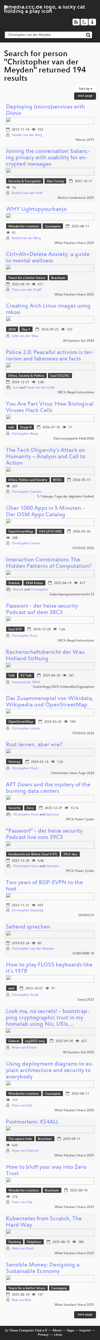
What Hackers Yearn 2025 (74, 243)
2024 (12, 330)
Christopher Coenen (27, 492)
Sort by (84, 89)
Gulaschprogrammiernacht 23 (71, 594)
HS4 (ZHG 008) (50, 532)
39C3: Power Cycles (79, 819)
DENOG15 (86, 915)
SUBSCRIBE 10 (83, 954)
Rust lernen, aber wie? (34, 745)
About (57, 1331)
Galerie (13, 1041)
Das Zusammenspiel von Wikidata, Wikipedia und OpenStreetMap (49, 702)
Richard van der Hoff (27, 193)
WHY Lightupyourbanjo (36, 209)
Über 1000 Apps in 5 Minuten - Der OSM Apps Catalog (45, 511)
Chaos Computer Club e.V (28, 1331)
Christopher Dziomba (27, 910)
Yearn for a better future (26, 278)
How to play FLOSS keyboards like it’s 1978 (49, 968)
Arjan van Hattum (25, 1151)
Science (14, 583)
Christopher (39, 590)
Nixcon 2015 (84, 140)
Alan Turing (55, 181)
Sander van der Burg (27, 135)
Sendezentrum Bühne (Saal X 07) (32, 854)
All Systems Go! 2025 (78, 1052)
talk (11, 427)
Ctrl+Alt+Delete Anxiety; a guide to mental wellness (48, 258)
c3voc (58, 1335)
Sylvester (52, 815)
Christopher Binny (25, 434)
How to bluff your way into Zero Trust (46, 1170)
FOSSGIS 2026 (83, 548)
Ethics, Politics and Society (27, 480)
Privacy (43, 1335)
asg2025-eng (35, 1041)
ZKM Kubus (34, 583)
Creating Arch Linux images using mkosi (48, 309)
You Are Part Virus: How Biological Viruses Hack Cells (50, 407)
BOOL (57, 480)
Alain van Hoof (23, 1248)
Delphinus (34, 1242)
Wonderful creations (23, 226)
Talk (11, 676)
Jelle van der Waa (25, 336)
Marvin (18, 590)
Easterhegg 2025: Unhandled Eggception (63, 687)
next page (85, 96)
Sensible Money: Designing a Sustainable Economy (42, 1268)
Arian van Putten (24, 1048)
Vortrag (14, 762)
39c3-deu (70, 854)
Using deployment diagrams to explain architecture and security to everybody (50, 1071)
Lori (15, 388)
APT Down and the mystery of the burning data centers (48, 788)
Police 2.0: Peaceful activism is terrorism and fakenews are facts (50, 356)
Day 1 (26, 330)
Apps (70, 1331)
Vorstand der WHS (26, 682)
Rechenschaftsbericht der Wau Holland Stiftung (45, 655)
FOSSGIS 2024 (83, 733)
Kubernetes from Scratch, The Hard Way (44, 1222)
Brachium (58, 278)
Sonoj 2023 (86, 1000)
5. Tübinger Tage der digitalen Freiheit (65, 497)
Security (14, 808)
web (11, 989)
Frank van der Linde (40, 388)
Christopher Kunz (25, 636)
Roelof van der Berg (26, 238)
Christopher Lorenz (26, 543)
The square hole (20, 1139)
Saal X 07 (15, 629)
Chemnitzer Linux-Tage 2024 (72, 773)
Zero (30, 808)
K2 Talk (26, 676)
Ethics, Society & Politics (26, 376)
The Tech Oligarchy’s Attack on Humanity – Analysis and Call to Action (45, 457)
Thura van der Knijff (26, 290)
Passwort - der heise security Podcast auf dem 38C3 (42, 609)
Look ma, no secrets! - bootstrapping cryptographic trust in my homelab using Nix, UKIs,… (48, 1018)
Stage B (25, 427)
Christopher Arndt (25, 995)
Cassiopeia (53, 226)
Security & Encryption (24, 181)
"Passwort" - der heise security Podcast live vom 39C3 (44, 834)
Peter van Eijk (22, 1106)
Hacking (14, 1242)
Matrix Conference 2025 (76, 198)
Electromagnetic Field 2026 (73, 439)
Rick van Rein (21, 1300)
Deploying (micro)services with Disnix (45, 110)
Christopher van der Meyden (33, 949)
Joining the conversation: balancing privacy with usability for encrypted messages (48, 158)
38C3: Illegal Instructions (75, 392)
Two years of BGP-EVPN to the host (44, 886)
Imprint (85, 1331)
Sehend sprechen (28, 927)
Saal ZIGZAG (60, 376)
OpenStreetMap (20, 532)
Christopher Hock (25, 768)
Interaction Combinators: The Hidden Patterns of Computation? (49, 563)
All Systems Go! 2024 (78, 341)
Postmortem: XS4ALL (32, 1122)
